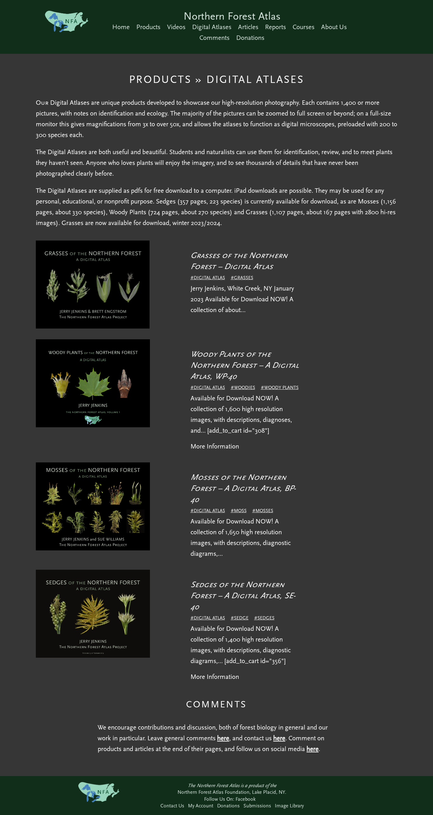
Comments (214, 38)
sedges (266, 618)
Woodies (244, 387)
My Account (200, 806)
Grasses (243, 277)
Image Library (289, 806)
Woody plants (281, 387)
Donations (250, 38)
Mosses (264, 510)
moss (240, 510)
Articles (248, 27)
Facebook (245, 799)
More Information (215, 446)
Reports (275, 27)
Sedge (241, 618)
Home (121, 27)
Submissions (257, 806)
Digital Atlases (211, 27)
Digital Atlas (209, 277)
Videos (176, 27)
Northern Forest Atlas (232, 15)
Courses (303, 27)
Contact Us (172, 806)
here (223, 738)
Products (148, 27)
